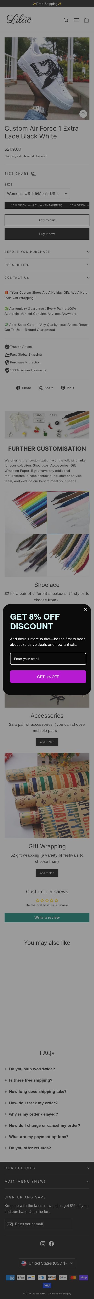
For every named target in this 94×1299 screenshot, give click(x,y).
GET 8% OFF (48, 676)
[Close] (85, 609)
